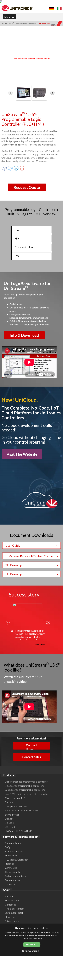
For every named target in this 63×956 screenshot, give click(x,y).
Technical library (13, 843)
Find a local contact (14, 908)
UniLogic (9, 818)
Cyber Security (12, 871)
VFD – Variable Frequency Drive (21, 810)
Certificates (11, 867)
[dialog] (31, 940)
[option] (29, 624)
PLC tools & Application (16, 859)
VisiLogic (9, 822)
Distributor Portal (14, 912)
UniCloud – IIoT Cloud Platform (20, 831)
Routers (9, 802)
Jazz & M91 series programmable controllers (27, 793)
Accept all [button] (31, 944)
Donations (10, 916)
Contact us (10, 884)
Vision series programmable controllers (24, 785)
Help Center (11, 855)
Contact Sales (31, 757)
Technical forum (13, 880)
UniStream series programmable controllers (26, 781)
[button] (31, 951)
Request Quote (27, 187)
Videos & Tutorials (14, 851)
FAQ (7, 847)
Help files (9, 863)
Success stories (13, 900)
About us (9, 896)
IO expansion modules (16, 806)
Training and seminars (15, 876)
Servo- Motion (12, 814)
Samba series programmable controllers (25, 789)
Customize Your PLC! (15, 798)
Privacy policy (12, 921)
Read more (37, 938)
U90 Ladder (11, 826)
